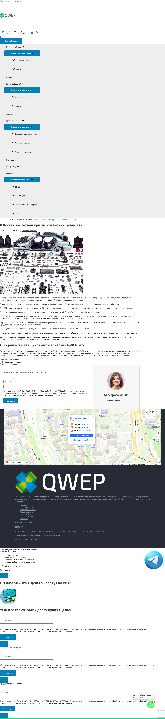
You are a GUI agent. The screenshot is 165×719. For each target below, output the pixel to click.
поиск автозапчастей (104, 351)
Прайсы (9, 77)
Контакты (24, 519)
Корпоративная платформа (26, 134)
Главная (23, 505)
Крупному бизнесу (13, 121)
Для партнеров (26, 514)
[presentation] (22, 47)
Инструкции (20, 196)
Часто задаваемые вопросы (26, 205)
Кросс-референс (13, 84)
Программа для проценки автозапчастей (18, 351)
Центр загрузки (12, 167)
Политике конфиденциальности (48, 395)
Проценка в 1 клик (13, 47)
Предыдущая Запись (10, 362)
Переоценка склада (23, 143)
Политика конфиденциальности (29, 535)
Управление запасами (24, 152)
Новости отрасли (29, 231)
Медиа (9, 173)
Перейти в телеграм (11, 566)
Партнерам (10, 160)
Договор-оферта (52, 535)
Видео (17, 187)
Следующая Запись (10, 364)
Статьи (17, 214)
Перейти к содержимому (11, 1)
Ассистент (10, 114)
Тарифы (18, 69)
